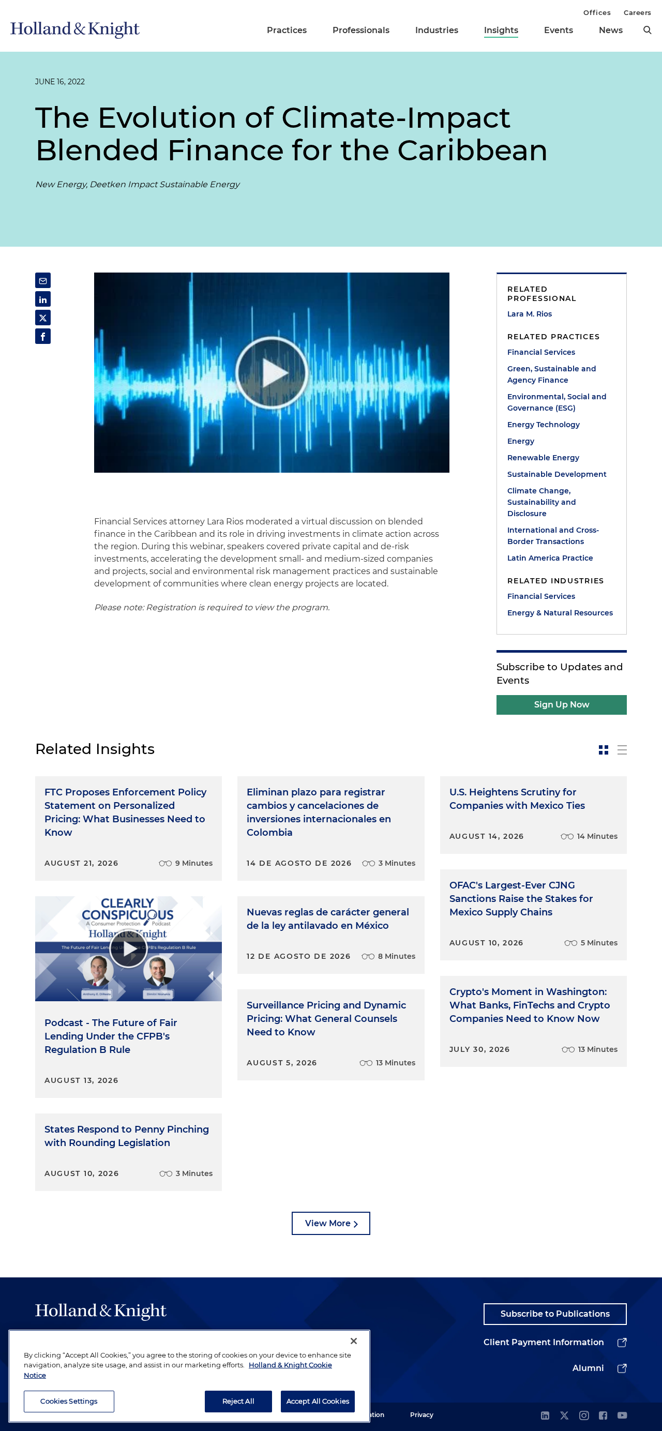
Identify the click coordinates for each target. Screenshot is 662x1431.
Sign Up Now (562, 705)
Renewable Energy (543, 457)
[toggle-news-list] (622, 750)
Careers (638, 12)
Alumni (588, 1368)
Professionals (361, 30)
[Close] (353, 1341)
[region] (189, 1376)
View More (328, 1223)
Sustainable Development (557, 474)
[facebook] (603, 1416)
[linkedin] (545, 1416)
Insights (501, 30)
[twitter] (564, 1416)
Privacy (421, 1415)
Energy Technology (543, 424)
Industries (436, 30)
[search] (647, 30)
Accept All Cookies (318, 1401)
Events (558, 30)
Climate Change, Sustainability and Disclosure (541, 502)
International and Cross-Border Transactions (553, 535)
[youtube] (622, 1416)
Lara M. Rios (529, 314)
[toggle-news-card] (603, 750)
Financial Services (541, 352)
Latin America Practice (550, 558)
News (611, 30)
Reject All (238, 1401)
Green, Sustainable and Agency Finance (551, 374)
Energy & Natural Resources (560, 612)
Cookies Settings (68, 1401)
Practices (287, 30)
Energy (520, 441)
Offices (597, 12)
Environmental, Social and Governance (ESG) (557, 402)
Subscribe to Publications (555, 1314)
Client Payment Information (544, 1342)
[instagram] (584, 1416)
